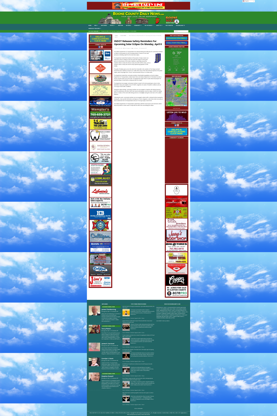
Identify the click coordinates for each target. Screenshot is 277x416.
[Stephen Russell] (94, 380)
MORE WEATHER (176, 108)
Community (137, 25)
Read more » (133, 314)
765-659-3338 (122, 412)
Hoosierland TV (180, 25)
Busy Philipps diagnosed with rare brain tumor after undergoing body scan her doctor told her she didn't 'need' (137, 379)
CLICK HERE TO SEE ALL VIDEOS (163, 320)
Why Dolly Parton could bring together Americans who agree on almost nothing (137, 393)
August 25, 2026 (106, 378)
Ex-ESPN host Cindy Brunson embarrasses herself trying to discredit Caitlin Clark (137, 364)
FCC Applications (183, 412)
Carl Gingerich (128, 48)
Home (89, 25)
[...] (109, 321)
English (247, 1)
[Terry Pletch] (94, 332)
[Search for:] (181, 31)
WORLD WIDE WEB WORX (143, 414)
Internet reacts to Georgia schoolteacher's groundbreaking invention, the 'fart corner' (138, 307)
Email (128, 412)
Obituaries (104, 25)
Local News (135, 48)
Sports (112, 25)
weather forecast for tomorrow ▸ (176, 73)
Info (95, 25)
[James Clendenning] (94, 313)
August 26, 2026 (106, 311)
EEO (177, 412)
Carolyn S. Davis (107, 358)
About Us (158, 25)
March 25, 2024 (119, 48)
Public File (172, 412)
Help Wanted (169, 25)
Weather (120, 25)
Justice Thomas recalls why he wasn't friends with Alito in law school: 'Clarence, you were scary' (137, 321)
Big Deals (128, 25)
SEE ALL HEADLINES (138, 408)
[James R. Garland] (94, 348)
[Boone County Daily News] (138, 18)
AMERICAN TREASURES (94, 28)
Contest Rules (165, 412)
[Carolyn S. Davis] (94, 363)
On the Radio (148, 25)
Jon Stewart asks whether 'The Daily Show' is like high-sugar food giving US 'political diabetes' (138, 350)
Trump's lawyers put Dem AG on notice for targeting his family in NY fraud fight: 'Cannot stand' (138, 335)
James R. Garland (108, 344)
